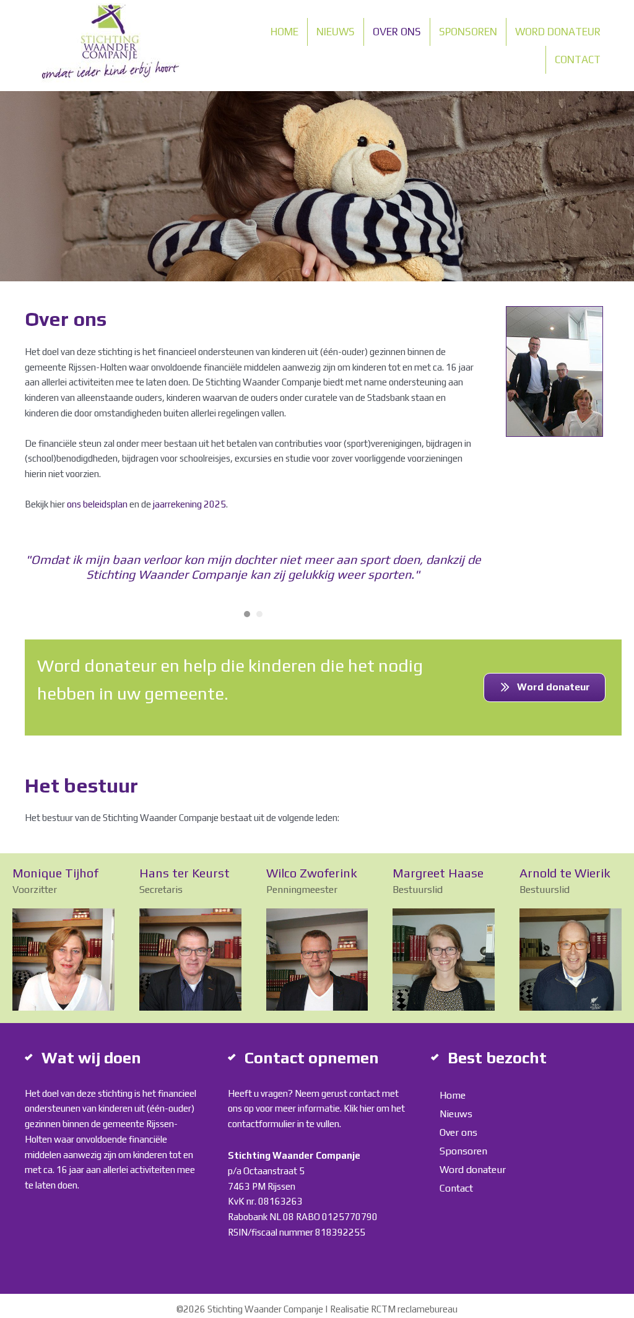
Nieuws (335, 31)
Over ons (397, 31)
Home (284, 31)
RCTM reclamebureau (414, 1309)
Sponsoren (468, 31)
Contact (578, 59)
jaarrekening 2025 (189, 504)
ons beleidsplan (97, 504)
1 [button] (247, 614)
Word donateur (558, 31)
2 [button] (259, 614)
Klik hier (359, 1108)
